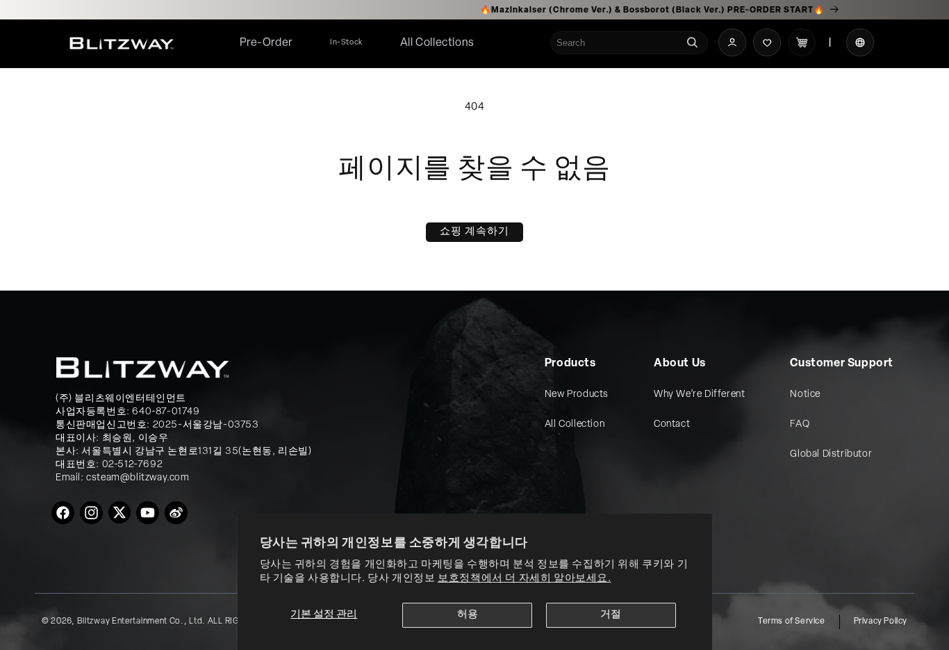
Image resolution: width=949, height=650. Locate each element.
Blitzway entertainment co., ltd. (141, 621)
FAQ (799, 424)
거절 (610, 615)
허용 (467, 615)
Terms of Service (791, 621)
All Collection (574, 424)
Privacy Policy (880, 621)
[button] (437, 43)
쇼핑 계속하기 (474, 232)
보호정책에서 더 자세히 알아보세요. (524, 579)
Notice (805, 394)
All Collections (437, 43)
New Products (577, 394)
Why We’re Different (699, 394)
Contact (672, 424)
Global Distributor (831, 454)
